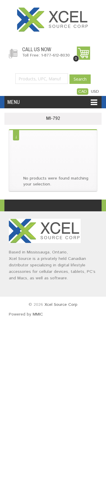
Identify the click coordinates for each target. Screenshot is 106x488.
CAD (82, 91)
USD (95, 91)
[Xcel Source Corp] (53, 10)
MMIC (38, 314)
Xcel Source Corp (60, 305)
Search (80, 79)
